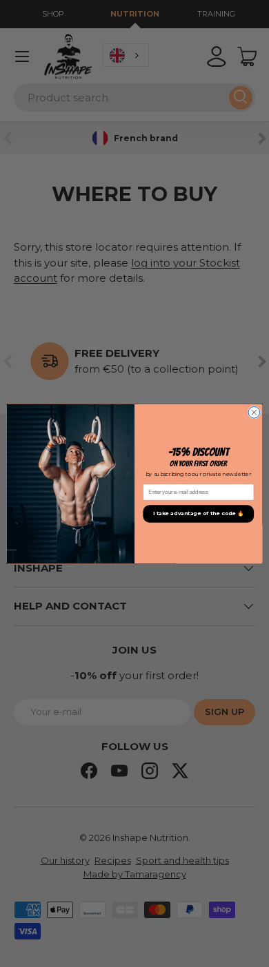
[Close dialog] (254, 412)
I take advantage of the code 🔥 (198, 513)
